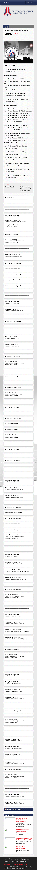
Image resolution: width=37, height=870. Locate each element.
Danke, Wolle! (10, 187)
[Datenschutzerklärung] (20, 864)
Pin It (16, 34)
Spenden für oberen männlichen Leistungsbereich (21, 820)
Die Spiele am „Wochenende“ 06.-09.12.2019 (25, 189)
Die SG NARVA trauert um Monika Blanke (23, 847)
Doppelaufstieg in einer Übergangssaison (22, 830)
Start (5, 859)
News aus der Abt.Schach (14, 809)
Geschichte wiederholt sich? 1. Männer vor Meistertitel (24, 839)
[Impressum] (8, 864)
